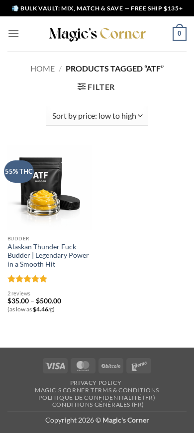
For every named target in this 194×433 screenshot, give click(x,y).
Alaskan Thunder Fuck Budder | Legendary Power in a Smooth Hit (48, 255)
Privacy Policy (96, 382)
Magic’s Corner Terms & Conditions (97, 390)
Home (42, 68)
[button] (13, 33)
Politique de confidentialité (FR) (96, 397)
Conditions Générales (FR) (98, 404)
